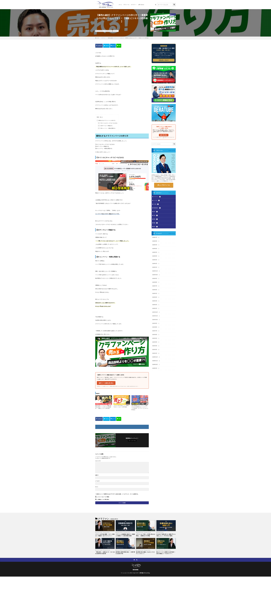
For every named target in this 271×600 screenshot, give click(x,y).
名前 (96, 475)
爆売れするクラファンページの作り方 (106, 120)
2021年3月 (155, 345)
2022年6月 (155, 289)
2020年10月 (155, 364)
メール (97, 480)
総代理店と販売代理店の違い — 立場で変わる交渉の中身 (125, 552)
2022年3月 (155, 300)
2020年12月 (156, 357)
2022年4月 (155, 297)
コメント (97, 460)
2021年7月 (155, 330)
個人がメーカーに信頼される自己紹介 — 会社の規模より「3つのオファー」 (165, 552)
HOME (97, 38)
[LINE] (118, 46)
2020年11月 (156, 360)
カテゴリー (133, 4)
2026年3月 (155, 244)
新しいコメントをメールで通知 (102, 496)
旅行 (155, 211)
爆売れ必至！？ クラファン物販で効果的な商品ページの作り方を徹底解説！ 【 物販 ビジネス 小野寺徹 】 (103, 407)
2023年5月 (155, 252)
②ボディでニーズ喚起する (105, 125)
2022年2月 (155, 304)
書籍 (155, 219)
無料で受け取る (163, 135)
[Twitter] (106, 46)
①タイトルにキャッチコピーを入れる (107, 123)
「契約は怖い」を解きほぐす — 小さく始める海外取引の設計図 (105, 552)
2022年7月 (155, 285)
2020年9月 (155, 368)
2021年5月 (155, 338)
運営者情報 (135, 569)
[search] (174, 4)
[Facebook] (99, 46)
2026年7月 (155, 237)
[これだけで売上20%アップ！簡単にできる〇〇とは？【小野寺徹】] (121, 400)
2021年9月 (155, 323)
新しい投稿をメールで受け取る (102, 499)
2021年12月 (155, 312)
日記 (155, 215)
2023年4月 (155, 256)
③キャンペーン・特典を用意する (106, 128)
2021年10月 (155, 319)
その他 (155, 204)
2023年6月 (155, 248)
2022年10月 (155, 274)
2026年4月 (155, 241)
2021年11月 (155, 315)
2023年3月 (155, 259)
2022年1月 (155, 308)
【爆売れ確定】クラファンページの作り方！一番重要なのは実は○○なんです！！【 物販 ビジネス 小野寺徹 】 (128, 38)
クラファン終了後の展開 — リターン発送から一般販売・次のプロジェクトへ (105, 535)
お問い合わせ (141, 4)
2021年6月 (155, 334)
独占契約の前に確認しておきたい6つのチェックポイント (145, 552)
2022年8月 (155, 282)
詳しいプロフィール (164, 185)
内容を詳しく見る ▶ (164, 60)
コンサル (156, 200)
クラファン (115, 30)
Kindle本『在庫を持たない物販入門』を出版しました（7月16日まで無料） (165, 535)
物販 (155, 222)
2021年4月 (155, 342)
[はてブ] (113, 46)
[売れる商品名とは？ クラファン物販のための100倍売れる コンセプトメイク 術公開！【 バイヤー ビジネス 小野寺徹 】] (139, 400)
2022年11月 (155, 271)
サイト (96, 486)
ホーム (120, 4)
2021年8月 (155, 327)
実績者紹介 (156, 207)
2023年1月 (155, 267)
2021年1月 (155, 353)
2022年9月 (155, 278)
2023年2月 (155, 263)
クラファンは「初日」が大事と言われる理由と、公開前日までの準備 (145, 535)
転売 (155, 226)
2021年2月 (155, 349)
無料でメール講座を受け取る (106, 383)
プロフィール (126, 4)
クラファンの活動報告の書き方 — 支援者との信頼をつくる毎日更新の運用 (125, 535)
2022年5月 (155, 293)
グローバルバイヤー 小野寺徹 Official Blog (140, 572)
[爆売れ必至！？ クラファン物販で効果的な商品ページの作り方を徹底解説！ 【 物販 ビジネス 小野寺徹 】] (103, 400)
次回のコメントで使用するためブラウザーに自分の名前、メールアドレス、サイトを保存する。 (117, 494)
